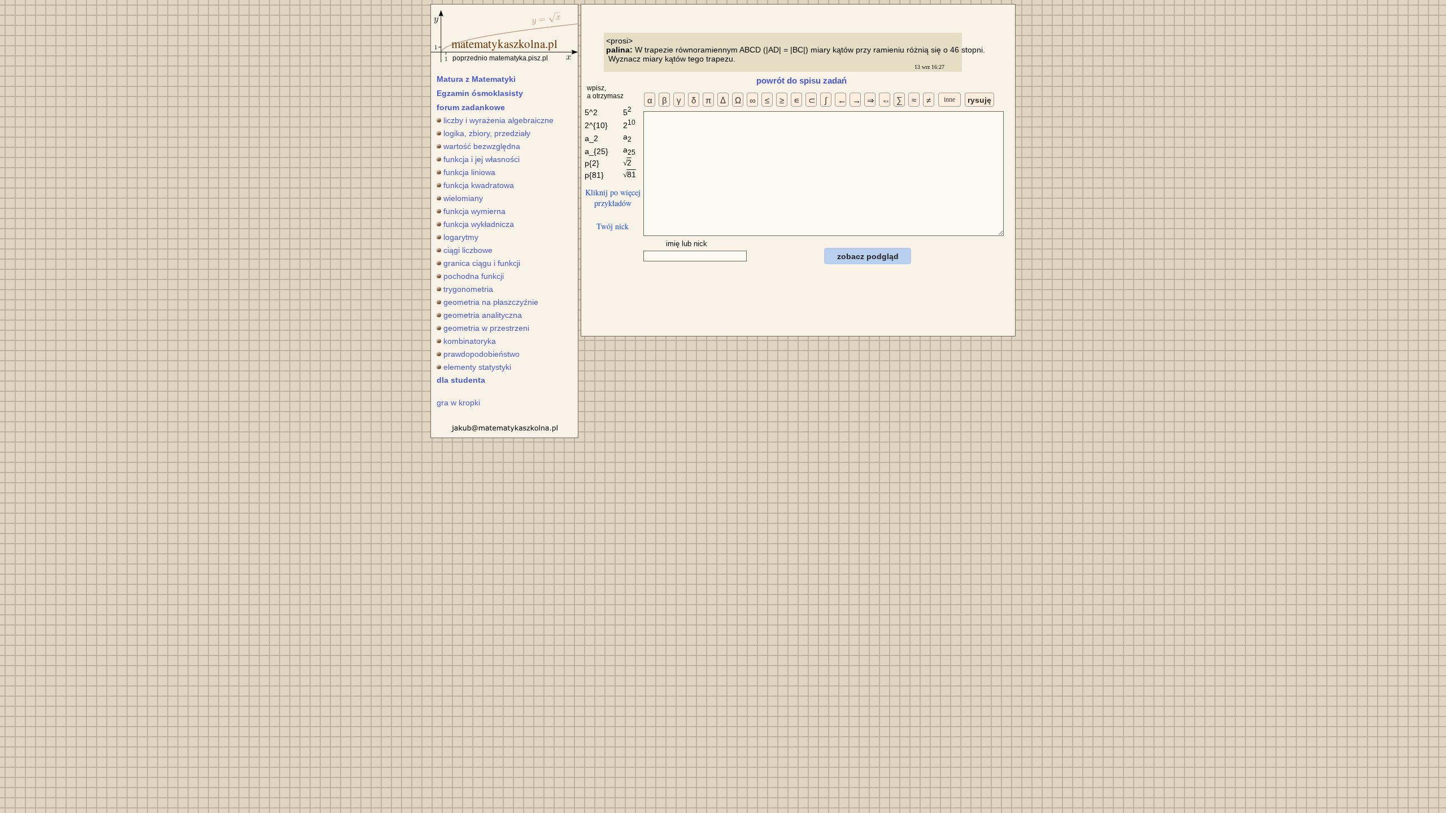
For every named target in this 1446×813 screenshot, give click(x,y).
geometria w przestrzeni (486, 328)
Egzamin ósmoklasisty (480, 93)
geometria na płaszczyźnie (490, 302)
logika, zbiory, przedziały (486, 133)
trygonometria (468, 289)
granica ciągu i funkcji (481, 263)
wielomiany (463, 198)
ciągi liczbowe (468, 250)
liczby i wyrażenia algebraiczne (498, 120)
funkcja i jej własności (481, 159)
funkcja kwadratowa (478, 185)
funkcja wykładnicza (478, 224)
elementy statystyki (477, 366)
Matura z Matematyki (476, 79)
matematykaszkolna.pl (504, 43)
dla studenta (461, 379)
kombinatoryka (469, 341)
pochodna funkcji (473, 276)
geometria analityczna (482, 315)
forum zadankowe (471, 107)
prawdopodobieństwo (481, 354)
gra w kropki (458, 402)
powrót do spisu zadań (801, 80)
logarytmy (460, 237)
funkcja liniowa (469, 172)
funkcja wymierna (474, 211)
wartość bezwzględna (481, 146)
